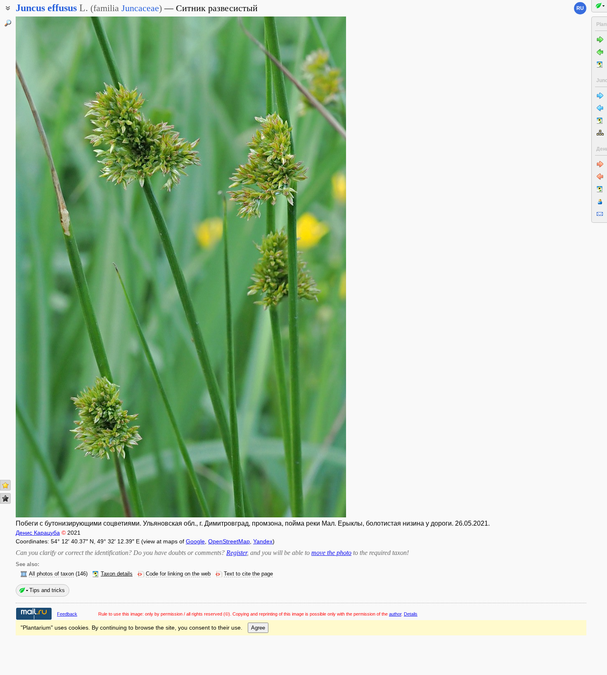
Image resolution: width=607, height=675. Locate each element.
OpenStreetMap (229, 541)
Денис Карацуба (38, 532)
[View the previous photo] (51, 267)
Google (195, 541)
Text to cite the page (248, 574)
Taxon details (117, 574)
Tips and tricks (47, 590)
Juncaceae (140, 8)
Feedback (67, 613)
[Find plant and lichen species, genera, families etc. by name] (8, 23)
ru (580, 8)
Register (236, 552)
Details (410, 613)
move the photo (331, 552)
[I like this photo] (5, 485)
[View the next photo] (311, 267)
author (395, 613)
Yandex (263, 541)
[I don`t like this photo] (5, 498)
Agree (258, 628)
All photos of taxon (51, 574)
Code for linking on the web (178, 574)
